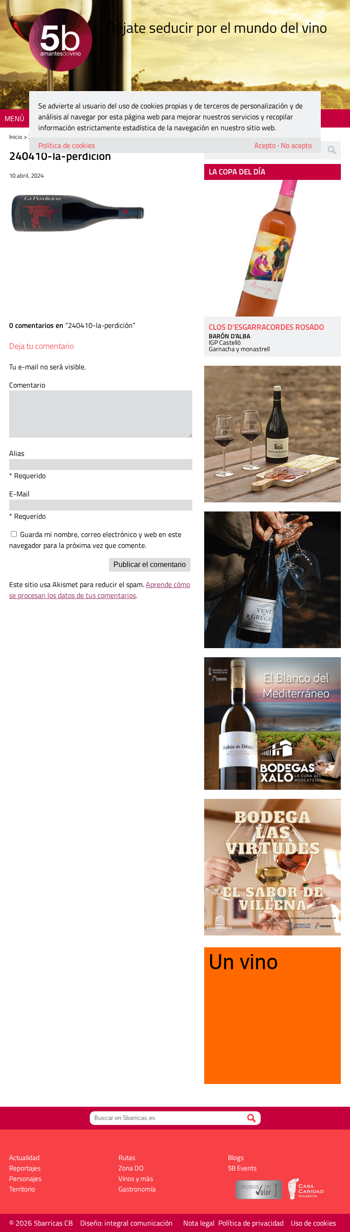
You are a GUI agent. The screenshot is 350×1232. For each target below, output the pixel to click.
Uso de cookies (313, 1222)
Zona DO (131, 1168)
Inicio (15, 136)
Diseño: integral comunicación (126, 1222)
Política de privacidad (250, 1222)
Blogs (236, 1157)
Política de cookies (66, 145)
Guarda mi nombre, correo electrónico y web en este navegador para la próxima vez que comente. (95, 540)
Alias (16, 453)
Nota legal (199, 1222)
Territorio (22, 1189)
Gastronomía (137, 1189)
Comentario (27, 384)
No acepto (296, 145)
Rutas (126, 1157)
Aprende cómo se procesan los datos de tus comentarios (99, 590)
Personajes (25, 1178)
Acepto (265, 145)
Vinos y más (135, 1178)
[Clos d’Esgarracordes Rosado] (272, 248)
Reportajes (25, 1168)
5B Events (242, 1168)
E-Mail (19, 493)
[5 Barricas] (60, 41)
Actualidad (24, 1157)
